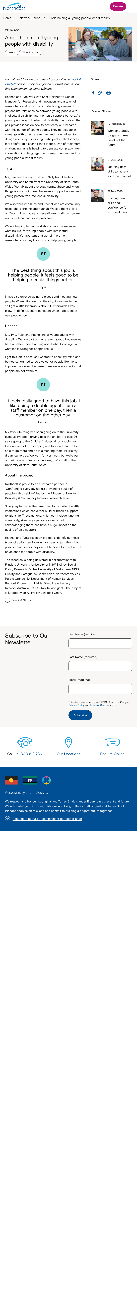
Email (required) (79, 679)
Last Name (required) (82, 657)
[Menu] (132, 7)
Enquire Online (112, 754)
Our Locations (68, 754)
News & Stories (30, 18)
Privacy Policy (76, 705)
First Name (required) (82, 634)
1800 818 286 (30, 754)
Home (7, 18)
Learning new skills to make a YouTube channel (119, 171)
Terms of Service (99, 705)
